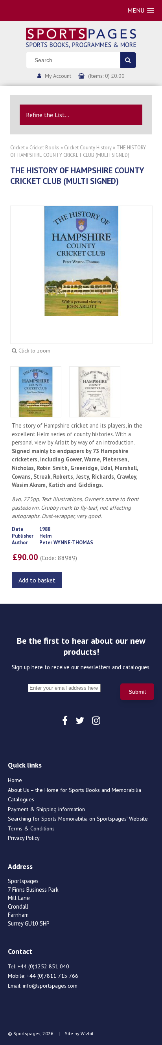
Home (15, 780)
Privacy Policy (24, 837)
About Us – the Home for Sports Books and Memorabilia (74, 789)
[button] (140, 10)
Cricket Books (44, 147)
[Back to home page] (81, 37)
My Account (58, 75)
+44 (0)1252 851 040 (43, 966)
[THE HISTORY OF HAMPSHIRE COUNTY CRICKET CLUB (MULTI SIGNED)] (81, 260)
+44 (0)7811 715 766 (52, 975)
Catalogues (21, 799)
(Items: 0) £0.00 (106, 75)
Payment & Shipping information (46, 809)
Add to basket (36, 580)
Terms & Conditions (31, 828)
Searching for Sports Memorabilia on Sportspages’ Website (78, 818)
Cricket (17, 147)
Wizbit (87, 1033)
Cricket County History (88, 147)
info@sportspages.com (50, 985)
